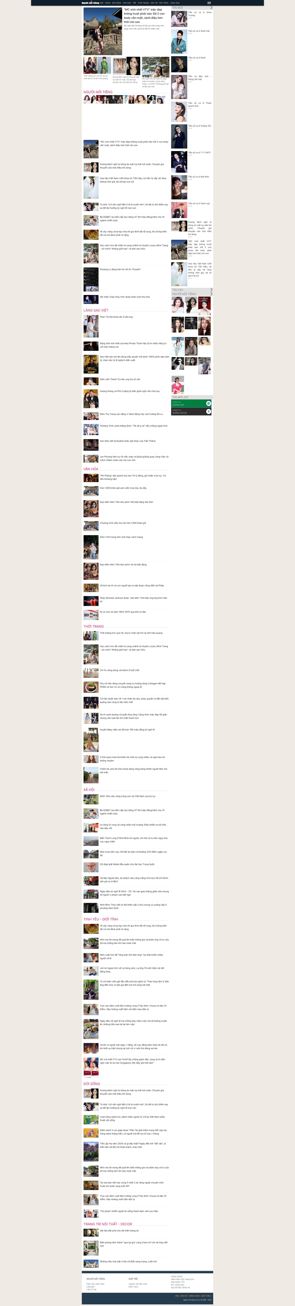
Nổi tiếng (163, 3)
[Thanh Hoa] (140, 99)
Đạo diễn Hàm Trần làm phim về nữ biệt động (123, 558)
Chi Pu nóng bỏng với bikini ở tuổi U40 (119, 664)
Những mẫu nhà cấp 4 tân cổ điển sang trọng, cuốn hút (128, 1287)
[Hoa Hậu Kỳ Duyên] (99, 99)
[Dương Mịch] (87, 99)
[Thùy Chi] (120, 99)
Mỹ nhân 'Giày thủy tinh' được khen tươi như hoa (125, 291)
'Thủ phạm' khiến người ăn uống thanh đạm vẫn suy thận (129, 1237)
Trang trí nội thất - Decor (108, 1250)
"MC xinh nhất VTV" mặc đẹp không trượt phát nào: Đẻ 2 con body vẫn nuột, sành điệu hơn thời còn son (144, 16)
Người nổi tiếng (98, 92)
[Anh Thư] (105, 99)
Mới (101, 3)
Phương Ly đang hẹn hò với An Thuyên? (120, 263)
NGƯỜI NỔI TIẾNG (184, 365)
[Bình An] (151, 99)
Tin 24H (177, 361)
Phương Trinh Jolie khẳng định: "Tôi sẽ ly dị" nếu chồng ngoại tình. (134, 420)
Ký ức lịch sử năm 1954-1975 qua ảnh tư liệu (123, 606)
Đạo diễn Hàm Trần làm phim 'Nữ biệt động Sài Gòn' (126, 496)
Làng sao (175, 3)
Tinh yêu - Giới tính (101, 945)
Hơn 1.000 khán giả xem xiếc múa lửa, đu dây (123, 482)
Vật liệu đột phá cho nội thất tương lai (119, 1257)
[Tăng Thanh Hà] (93, 99)
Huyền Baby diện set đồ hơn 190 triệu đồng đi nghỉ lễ (127, 723)
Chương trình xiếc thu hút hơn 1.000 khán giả (123, 517)
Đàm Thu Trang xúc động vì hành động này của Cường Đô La (131, 408)
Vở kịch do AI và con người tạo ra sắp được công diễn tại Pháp (132, 579)
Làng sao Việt (96, 304)
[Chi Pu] (131, 99)
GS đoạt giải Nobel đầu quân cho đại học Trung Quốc (127, 890)
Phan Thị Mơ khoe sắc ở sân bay (116, 311)
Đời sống (116, 3)
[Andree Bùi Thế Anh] (113, 99)
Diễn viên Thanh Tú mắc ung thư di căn (120, 373)
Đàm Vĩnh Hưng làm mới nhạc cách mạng (121, 531)
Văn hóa (127, 3)
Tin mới (177, 7)
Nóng (108, 3)
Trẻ (134, 3)
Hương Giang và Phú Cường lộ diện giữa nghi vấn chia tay (130, 385)
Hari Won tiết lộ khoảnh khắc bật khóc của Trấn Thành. (128, 435)
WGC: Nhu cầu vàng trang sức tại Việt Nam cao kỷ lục (127, 822)
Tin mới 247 (180, 468)
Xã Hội (89, 816)
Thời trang (143, 3)
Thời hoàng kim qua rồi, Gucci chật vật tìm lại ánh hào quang (131, 627)
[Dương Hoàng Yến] (160, 102)
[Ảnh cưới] (160, 96)
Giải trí (154, 3)
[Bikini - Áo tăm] (126, 99)
